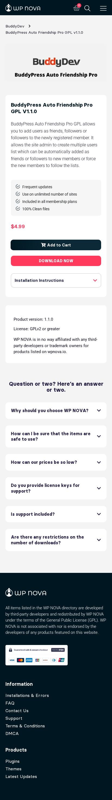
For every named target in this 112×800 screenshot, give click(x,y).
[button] (56, 245)
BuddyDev (14, 26)
